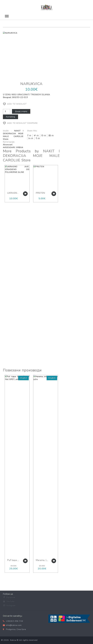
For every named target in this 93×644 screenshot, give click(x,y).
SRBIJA (19, 147)
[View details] (17, 177)
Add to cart (25, 193)
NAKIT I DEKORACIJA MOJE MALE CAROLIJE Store (13, 134)
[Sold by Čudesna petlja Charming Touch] (5, 378)
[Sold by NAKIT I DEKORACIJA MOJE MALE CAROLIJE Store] (5, 168)
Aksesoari (7, 144)
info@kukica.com (14, 625)
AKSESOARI (9, 147)
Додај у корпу (21, 111)
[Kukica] (46, 6)
